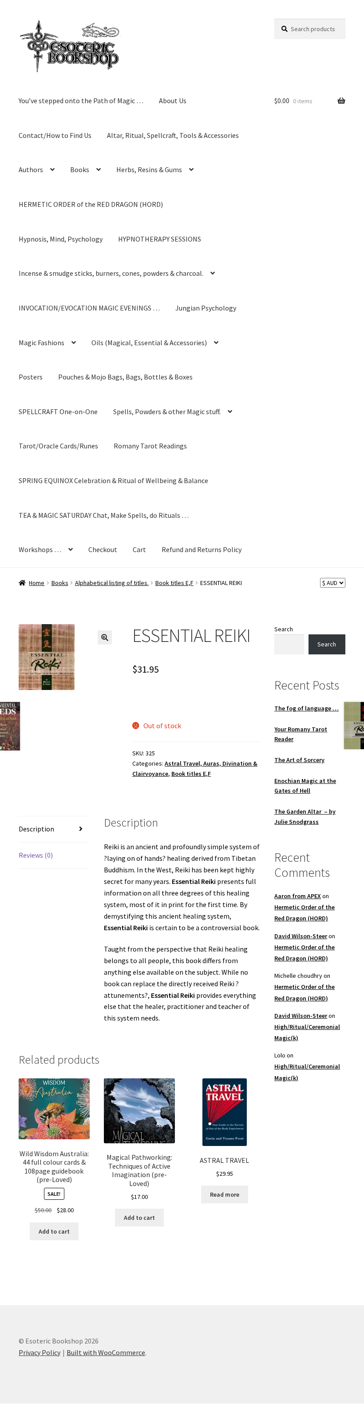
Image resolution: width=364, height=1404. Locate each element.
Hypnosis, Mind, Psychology (61, 238)
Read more (224, 1194)
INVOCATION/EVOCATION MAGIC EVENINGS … (89, 307)
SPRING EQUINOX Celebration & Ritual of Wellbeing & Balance (113, 480)
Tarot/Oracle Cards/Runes (58, 445)
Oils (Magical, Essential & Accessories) (149, 342)
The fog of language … (306, 708)
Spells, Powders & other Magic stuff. (167, 411)
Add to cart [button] (54, 1231)
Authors (31, 169)
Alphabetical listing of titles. (112, 583)
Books (79, 169)
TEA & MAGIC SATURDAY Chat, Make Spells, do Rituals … (104, 515)
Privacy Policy (39, 1352)
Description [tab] (36, 828)
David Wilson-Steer (300, 936)
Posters (31, 376)
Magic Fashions (41, 342)
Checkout (102, 549)
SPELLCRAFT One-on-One (58, 411)
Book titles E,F (174, 583)
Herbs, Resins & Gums (149, 169)
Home (36, 583)
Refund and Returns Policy (201, 549)
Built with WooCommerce (106, 1352)
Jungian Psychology (205, 307)
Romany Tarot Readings (150, 445)
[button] (105, 637)
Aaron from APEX (297, 896)
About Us (172, 100)
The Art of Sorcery (299, 760)
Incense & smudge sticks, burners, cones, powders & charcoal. (111, 273)
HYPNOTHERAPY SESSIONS (159, 238)
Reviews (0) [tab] (36, 855)
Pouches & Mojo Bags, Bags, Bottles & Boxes (125, 376)
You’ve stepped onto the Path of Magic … (81, 100)
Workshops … (40, 549)
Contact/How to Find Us (55, 135)
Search (283, 629)
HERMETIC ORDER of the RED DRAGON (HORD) (91, 204)
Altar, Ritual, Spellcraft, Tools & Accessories (173, 135)
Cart (139, 549)
